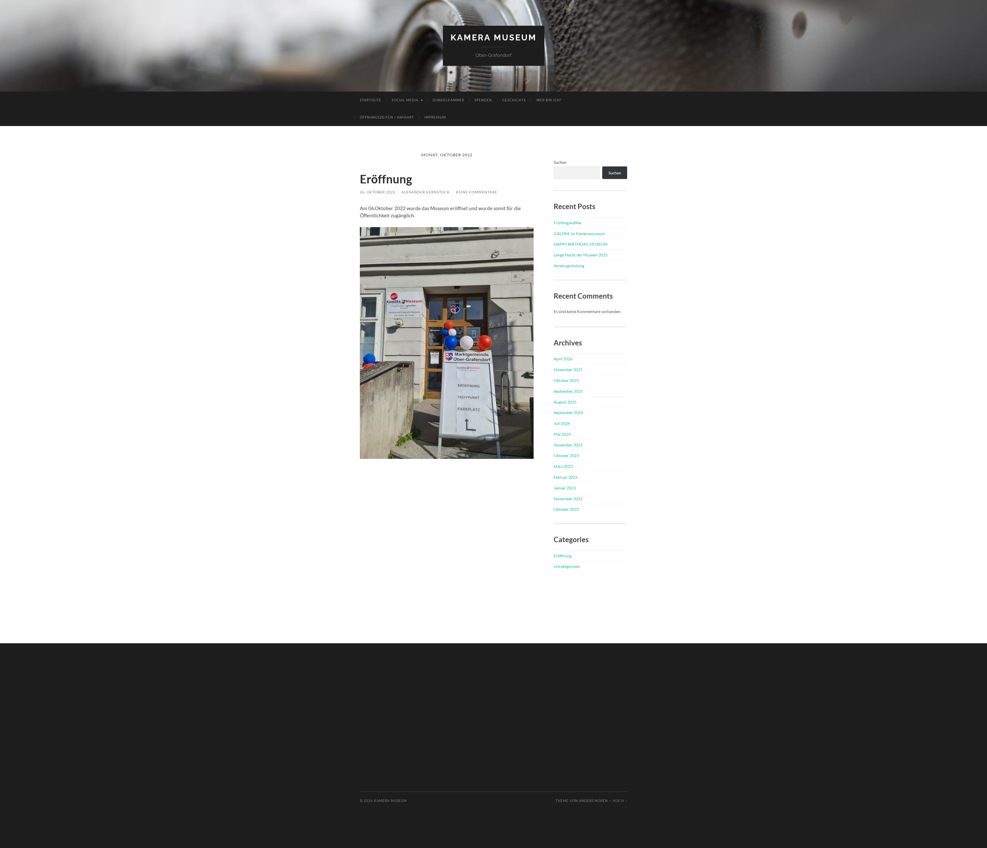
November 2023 (568, 444)
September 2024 (568, 412)
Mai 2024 (562, 434)
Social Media (405, 100)
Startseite (370, 100)
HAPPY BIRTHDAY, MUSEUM (581, 244)
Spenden (483, 100)
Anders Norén (593, 801)
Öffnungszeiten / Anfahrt (387, 117)
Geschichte (514, 100)
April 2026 (563, 358)
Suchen (560, 162)
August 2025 (565, 401)
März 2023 (563, 466)
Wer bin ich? (548, 100)
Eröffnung (386, 179)
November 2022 (568, 498)
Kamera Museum (494, 37)
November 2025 (568, 369)
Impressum (435, 117)
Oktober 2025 (566, 380)
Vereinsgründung (569, 265)
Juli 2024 (562, 423)
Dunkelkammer (448, 100)
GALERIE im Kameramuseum (579, 233)
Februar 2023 (566, 477)
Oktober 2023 (566, 455)
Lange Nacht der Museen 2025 (581, 254)
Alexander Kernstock (425, 192)
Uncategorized (567, 566)
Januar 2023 (565, 487)
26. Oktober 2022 (377, 192)
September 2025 (568, 391)
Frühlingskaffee (567, 222)
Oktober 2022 (566, 509)
